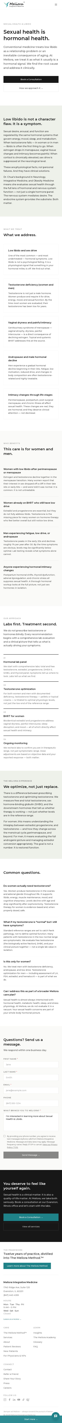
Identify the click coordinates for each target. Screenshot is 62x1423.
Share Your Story (12, 1378)
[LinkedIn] (14, 1399)
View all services (31, 1226)
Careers (7, 1388)
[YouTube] (18, 1399)
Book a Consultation (31, 79)
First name (10, 1059)
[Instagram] (4, 1399)
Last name (10, 1072)
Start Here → (31, 1419)
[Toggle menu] (56, 4)
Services (7, 1337)
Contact (7, 1369)
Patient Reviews (12, 1346)
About (6, 1342)
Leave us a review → (12, 1319)
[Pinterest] (28, 1399)
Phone (7, 1098)
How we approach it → (31, 88)
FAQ (35, 1346)
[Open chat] (56, 1416)
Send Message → (31, 1155)
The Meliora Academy (44, 1337)
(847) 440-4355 (11, 1295)
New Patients (10, 1351)
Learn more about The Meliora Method (27, 1266)
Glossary (37, 1342)
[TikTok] (23, 1399)
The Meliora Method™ (15, 1333)
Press (6, 1383)
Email (7, 1085)
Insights (37, 1333)
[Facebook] (9, 1399)
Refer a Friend (10, 1374)
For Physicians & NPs (14, 1355)
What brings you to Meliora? (22, 1110)
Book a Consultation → (31, 1217)
